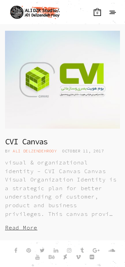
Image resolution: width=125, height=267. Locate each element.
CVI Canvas (26, 141)
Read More (21, 227)
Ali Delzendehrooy (35, 150)
